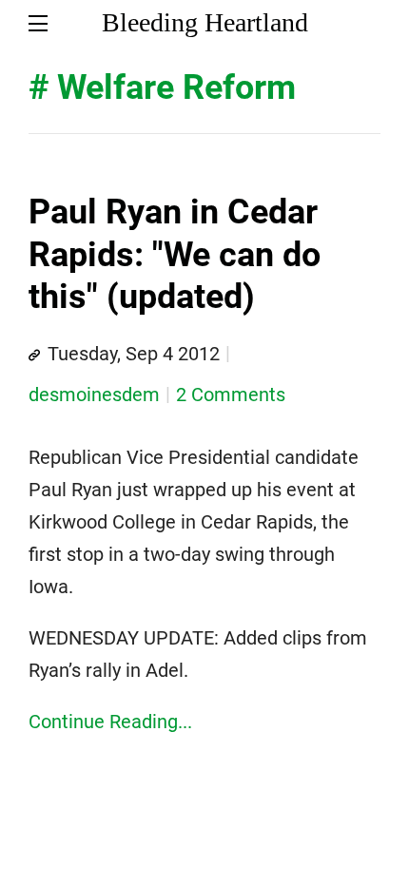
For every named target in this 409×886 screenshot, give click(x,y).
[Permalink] (34, 355)
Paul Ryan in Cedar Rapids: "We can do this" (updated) (175, 254)
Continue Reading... (110, 721)
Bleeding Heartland (205, 22)
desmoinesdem (94, 394)
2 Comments (230, 394)
